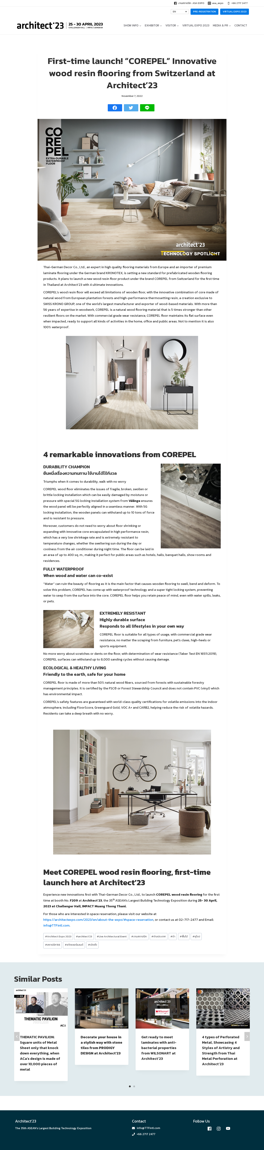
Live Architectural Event (112, 936)
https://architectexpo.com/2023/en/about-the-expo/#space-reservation (98, 919)
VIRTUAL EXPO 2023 (234, 11)
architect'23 (84, 936)
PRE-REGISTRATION (204, 11)
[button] (140, 25)
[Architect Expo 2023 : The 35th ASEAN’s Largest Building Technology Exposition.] (60, 25)
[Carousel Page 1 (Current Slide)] (130, 1086)
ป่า (172, 936)
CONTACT (240, 25)
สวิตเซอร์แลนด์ (74, 945)
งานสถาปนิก (139, 936)
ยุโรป (196, 936)
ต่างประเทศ (158, 936)
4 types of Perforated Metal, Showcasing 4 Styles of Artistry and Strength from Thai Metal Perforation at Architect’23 (221, 1050)
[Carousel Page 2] (134, 1086)
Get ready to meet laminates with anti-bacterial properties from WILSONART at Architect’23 (158, 1047)
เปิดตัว (92, 945)
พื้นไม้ (184, 936)
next (247, 1036)
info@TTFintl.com (56, 925)
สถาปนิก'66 (52, 945)
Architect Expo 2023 (58, 936)
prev (17, 1036)
